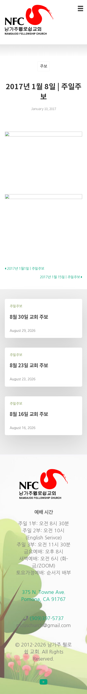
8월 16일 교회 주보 (29, 413)
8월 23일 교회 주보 (29, 365)
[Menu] (80, 8)
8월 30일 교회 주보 (29, 316)
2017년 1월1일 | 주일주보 (25, 268)
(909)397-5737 (46, 618)
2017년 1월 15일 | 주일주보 (60, 277)
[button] (43, 682)
